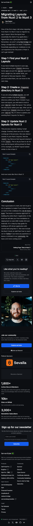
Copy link (11, 259)
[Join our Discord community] (24, 522)
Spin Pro (5, 472)
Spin (2, 487)
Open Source (21, 472)
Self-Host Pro (5, 466)
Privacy (3, 512)
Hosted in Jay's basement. (10, 519)
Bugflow (3, 469)
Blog (4, 7)
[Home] (6, 2)
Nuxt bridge (25, 42)
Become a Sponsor (16, 374)
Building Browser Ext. (7, 475)
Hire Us (17, 286)
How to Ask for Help (23, 481)
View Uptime (22, 519)
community (21, 236)
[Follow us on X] (13, 522)
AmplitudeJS (5, 493)
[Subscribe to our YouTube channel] (16, 522)
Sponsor (19, 466)
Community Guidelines (24, 478)
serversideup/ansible (7, 499)
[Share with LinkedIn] (26, 259)
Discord (19, 469)
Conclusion (7, 201)
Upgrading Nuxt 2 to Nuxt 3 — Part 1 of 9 (14, 10)
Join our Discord (17, 350)
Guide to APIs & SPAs (7, 478)
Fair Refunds (5, 506)
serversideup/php (6, 485)
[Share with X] (17, 259)
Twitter (8, 234)
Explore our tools (16, 291)
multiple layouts (17, 95)
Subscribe (16, 444)
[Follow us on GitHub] (20, 522)
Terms (3, 509)
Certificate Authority (23, 475)
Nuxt (10, 7)
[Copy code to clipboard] (30, 154)
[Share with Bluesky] (22, 259)
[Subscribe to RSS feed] (9, 522)
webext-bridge (5, 496)
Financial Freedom (6, 490)
